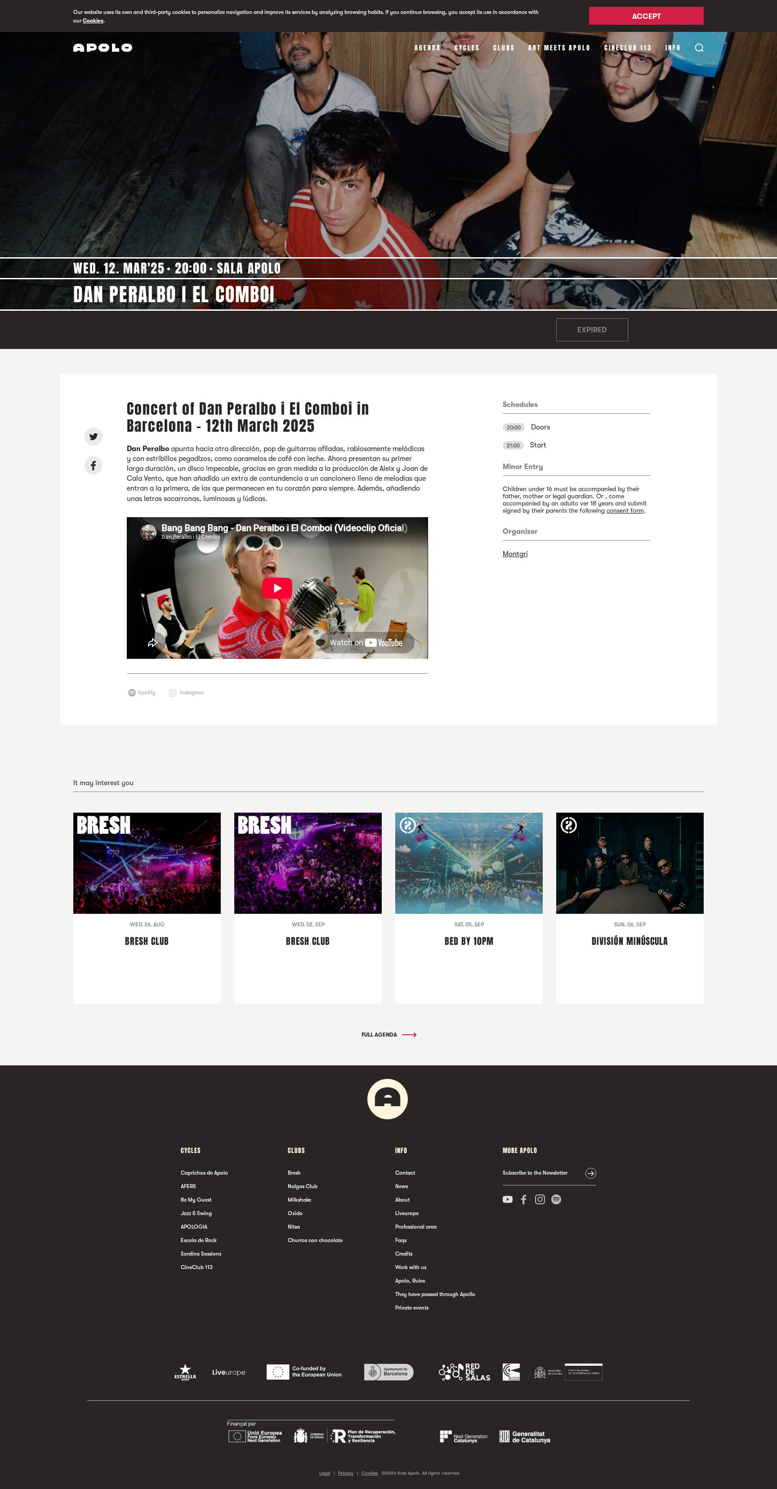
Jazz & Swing (196, 1213)
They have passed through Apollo (435, 1294)
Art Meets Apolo (559, 48)
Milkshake (299, 1200)
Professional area (416, 1227)
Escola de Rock (199, 1240)
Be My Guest (196, 1200)
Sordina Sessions (201, 1254)
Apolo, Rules (410, 1281)
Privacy (345, 1473)
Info (673, 48)
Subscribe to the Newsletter (535, 1173)
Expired (592, 330)
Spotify (147, 692)
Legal (324, 1473)
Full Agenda (380, 1035)
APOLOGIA (194, 1227)
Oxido (295, 1213)
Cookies (93, 21)
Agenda (428, 48)
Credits (403, 1254)
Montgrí (515, 554)
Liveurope (407, 1213)
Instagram (192, 692)
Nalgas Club (302, 1186)
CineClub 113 (628, 48)
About (402, 1200)
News (401, 1186)
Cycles (467, 48)
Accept (646, 17)
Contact (405, 1173)
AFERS (188, 1186)
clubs (504, 48)
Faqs (400, 1240)
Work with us (410, 1267)
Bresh (294, 1173)
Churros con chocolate (315, 1240)
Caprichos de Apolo (204, 1173)
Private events (412, 1308)
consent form (625, 510)
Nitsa (294, 1227)
